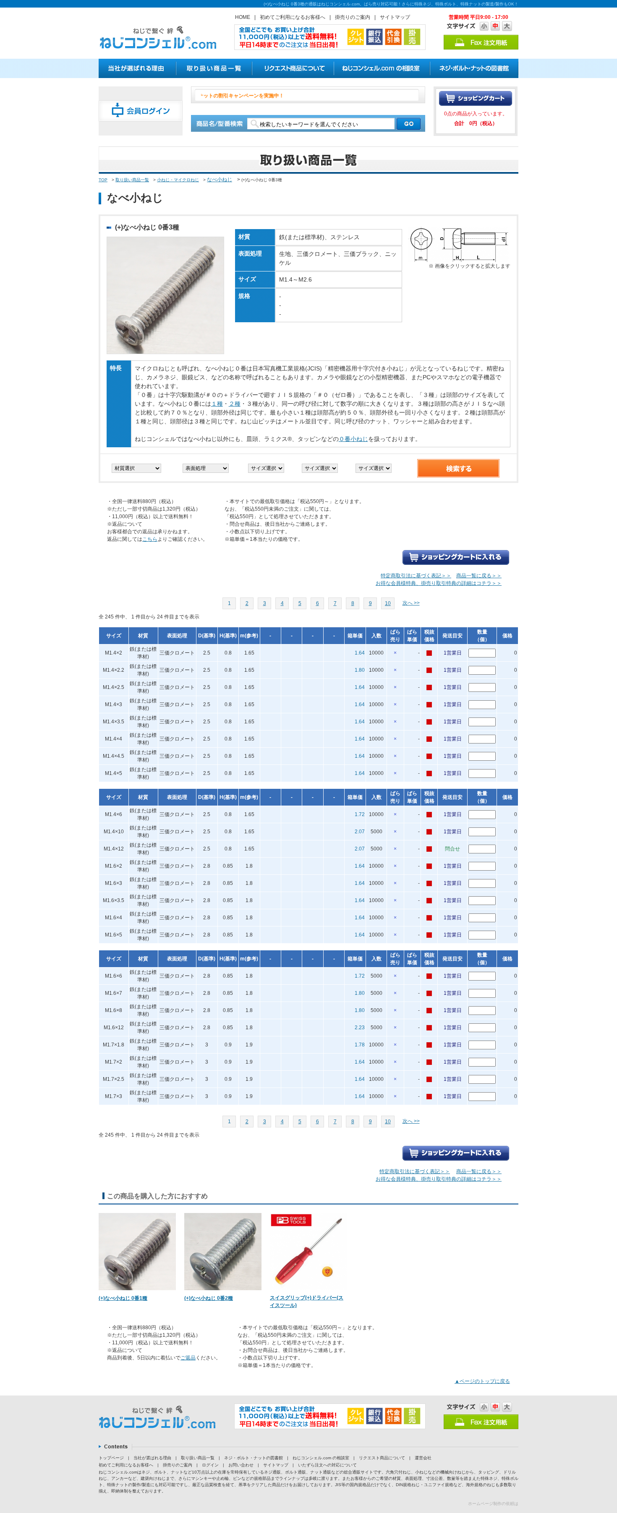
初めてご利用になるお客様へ (292, 17)
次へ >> (411, 603)
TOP (103, 179)
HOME (242, 17)
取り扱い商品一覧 (132, 179)
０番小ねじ (353, 439)
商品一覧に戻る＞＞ (479, 576)
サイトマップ (395, 17)
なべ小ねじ (219, 180)
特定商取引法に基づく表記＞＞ (416, 576)
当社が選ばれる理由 (152, 1458)
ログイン (210, 1465)
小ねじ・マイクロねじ (178, 179)
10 (388, 603)
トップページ (111, 1458)
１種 (217, 403)
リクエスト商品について (382, 1458)
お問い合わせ (241, 1465)
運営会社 (423, 1458)
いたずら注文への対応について (327, 1465)
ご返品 (188, 1358)
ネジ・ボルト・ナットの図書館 (253, 1458)
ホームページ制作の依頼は (493, 1503)
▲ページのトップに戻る (482, 1381)
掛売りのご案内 (352, 17)
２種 (235, 403)
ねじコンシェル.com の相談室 (321, 1458)
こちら (149, 539)
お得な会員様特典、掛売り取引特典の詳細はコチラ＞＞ (439, 583)
